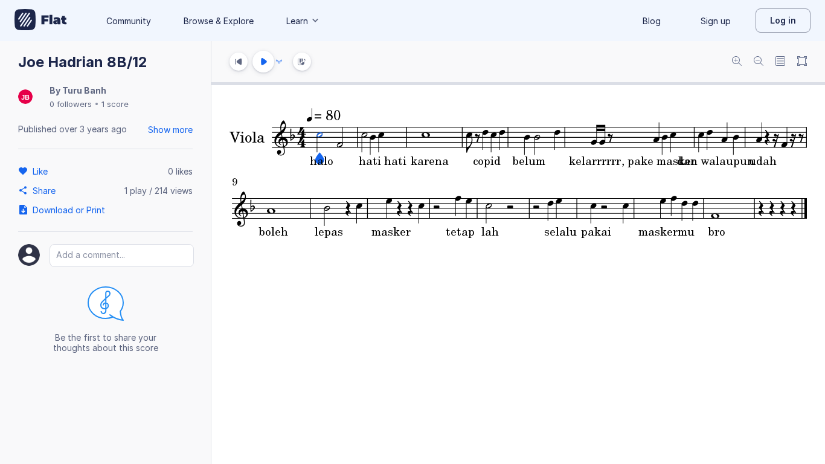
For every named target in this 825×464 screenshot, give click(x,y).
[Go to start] (239, 62)
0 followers (71, 104)
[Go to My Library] (40, 20)
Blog (652, 21)
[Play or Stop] (263, 61)
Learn (297, 21)
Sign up (716, 21)
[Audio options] (279, 61)
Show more (170, 129)
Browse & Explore (219, 21)
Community (128, 21)
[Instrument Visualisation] (302, 62)
